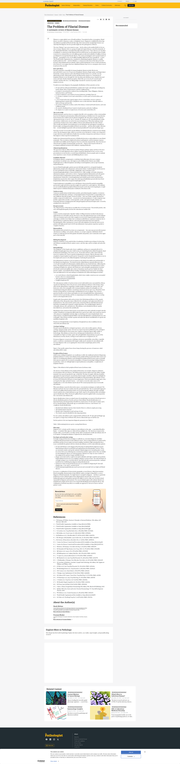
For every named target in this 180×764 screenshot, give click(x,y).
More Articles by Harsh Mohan (61, 611)
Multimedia (117, 5)
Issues (56, 14)
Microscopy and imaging (84, 20)
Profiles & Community (107, 5)
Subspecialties (76, 5)
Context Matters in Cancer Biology (73, 695)
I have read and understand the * (67, 504)
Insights (57, 23)
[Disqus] (79, 662)
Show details (53, 761)
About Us (76, 737)
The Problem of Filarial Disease (75, 14)
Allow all (131, 752)
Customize (130, 756)
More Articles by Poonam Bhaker (62, 619)
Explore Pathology (66, 5)
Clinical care (50, 23)
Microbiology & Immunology (54, 20)
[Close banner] (145, 752)
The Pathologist (48, 14)
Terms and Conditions (79, 741)
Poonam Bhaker (58, 32)
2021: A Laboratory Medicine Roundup (118, 709)
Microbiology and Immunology (70, 20)
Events (97, 5)
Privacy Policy (77, 743)
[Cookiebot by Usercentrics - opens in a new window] (41, 761)
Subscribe (58, 509)
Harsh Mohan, (51, 32)
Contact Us (77, 747)
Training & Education (87, 5)
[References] (48, 38)
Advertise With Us (78, 745)
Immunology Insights (75, 709)
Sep (64, 14)
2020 (60, 14)
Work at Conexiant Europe (80, 739)
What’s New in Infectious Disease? (118, 695)
